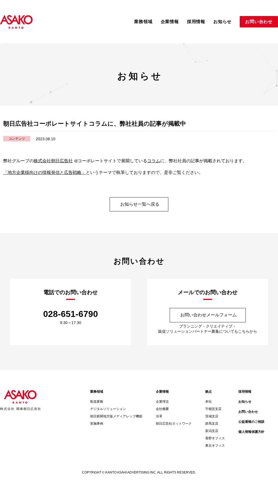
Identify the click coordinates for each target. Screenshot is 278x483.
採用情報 (244, 391)
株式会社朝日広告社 (53, 160)
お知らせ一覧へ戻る (139, 204)
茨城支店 (211, 416)
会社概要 (162, 409)
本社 (208, 401)
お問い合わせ (248, 411)
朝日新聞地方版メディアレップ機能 (116, 416)
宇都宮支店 (213, 409)
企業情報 (162, 391)
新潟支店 (211, 431)
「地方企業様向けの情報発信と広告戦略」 (44, 172)
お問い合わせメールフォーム (208, 315)
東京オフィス (215, 445)
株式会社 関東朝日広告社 (16, 22)
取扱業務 (96, 401)
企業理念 (162, 401)
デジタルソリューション (108, 409)
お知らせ (244, 401)
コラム (153, 160)
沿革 (159, 416)
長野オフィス (215, 438)
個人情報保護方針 (251, 431)
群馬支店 (211, 423)
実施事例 (96, 423)
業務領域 (96, 391)
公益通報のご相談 (251, 421)
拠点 (208, 391)
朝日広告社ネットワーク (174, 423)
